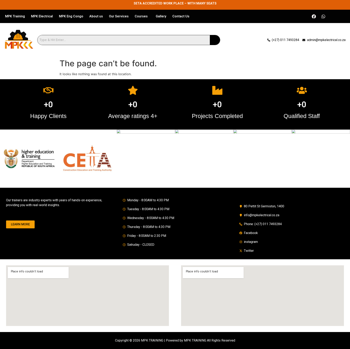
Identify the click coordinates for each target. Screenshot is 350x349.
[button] (142, 16)
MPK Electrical (42, 16)
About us (96, 16)
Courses (141, 16)
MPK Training (15, 16)
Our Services (119, 16)
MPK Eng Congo (71, 16)
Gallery (161, 16)
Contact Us (180, 16)
